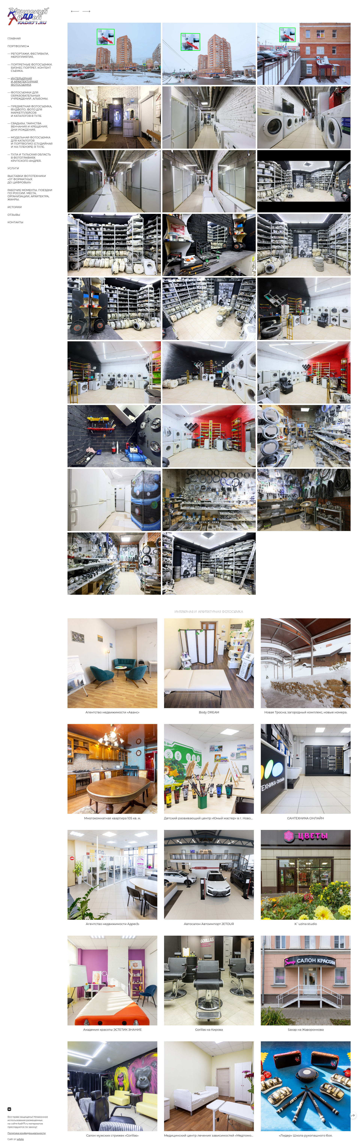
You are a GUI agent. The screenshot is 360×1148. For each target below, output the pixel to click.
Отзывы (14, 214)
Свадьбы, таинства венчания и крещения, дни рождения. (29, 126)
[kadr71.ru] (28, 16)
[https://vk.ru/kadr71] (9, 1109)
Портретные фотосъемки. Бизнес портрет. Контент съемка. (31, 68)
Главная (14, 38)
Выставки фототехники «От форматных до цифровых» (27, 179)
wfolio (20, 1139)
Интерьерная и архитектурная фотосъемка (24, 81)
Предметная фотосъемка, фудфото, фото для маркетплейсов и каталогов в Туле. (31, 111)
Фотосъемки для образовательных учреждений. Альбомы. (29, 95)
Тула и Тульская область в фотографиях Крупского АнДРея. (31, 158)
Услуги (13, 168)
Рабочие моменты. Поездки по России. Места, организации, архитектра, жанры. (30, 194)
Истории (15, 207)
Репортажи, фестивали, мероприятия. (30, 55)
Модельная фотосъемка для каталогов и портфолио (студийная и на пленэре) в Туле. (31, 142)
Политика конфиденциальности (27, 1133)
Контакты (15, 222)
